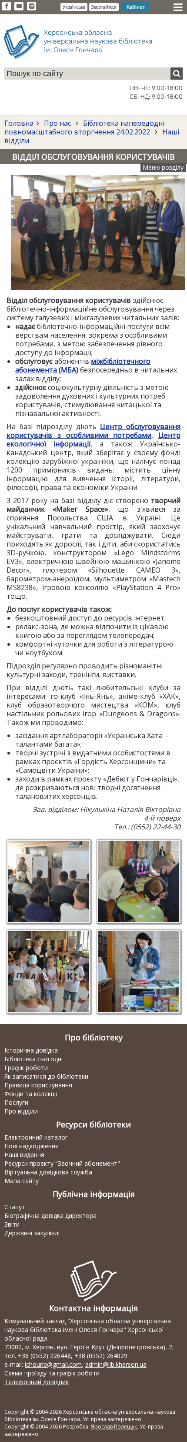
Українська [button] (74, 7)
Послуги (16, 1102)
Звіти (12, 1224)
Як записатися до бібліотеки (46, 1076)
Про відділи (21, 1111)
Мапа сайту (21, 1181)
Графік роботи (26, 1067)
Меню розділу (163, 167)
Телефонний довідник (36, 1382)
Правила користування (38, 1085)
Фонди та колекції (30, 1094)
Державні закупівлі (32, 1233)
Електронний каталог (36, 1137)
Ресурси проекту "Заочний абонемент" (62, 1163)
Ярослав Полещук (114, 1426)
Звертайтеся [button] (104, 7)
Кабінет (136, 6)
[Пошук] (176, 73)
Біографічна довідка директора (50, 1215)
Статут (14, 1207)
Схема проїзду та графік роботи (52, 1373)
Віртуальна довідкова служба (48, 1172)
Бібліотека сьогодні (33, 1059)
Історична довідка (31, 1050)
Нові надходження (31, 1146)
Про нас (57, 123)
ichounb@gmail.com (53, 1364)
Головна (18, 123)
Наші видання (24, 1154)
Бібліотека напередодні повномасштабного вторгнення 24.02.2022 (84, 127)
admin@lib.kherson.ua (116, 1364)
